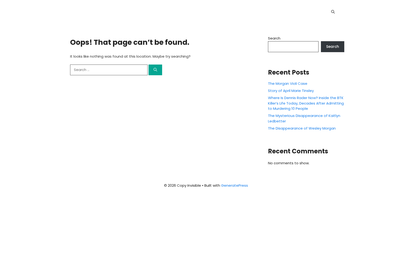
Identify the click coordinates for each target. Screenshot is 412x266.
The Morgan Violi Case (287, 83)
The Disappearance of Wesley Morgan (302, 128)
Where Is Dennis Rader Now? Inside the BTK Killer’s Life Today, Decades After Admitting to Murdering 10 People (306, 103)
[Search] (155, 70)
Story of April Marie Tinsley (291, 90)
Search (274, 38)
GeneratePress (234, 185)
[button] (333, 12)
